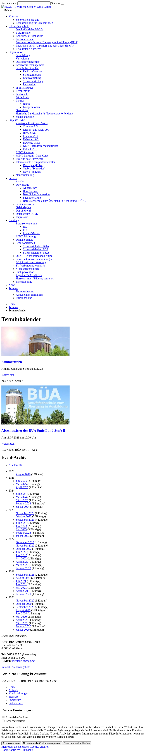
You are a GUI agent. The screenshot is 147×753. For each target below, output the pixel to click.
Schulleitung (23, 55)
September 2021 (25, 574)
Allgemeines (30, 187)
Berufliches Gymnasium (29, 35)
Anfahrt (20, 181)
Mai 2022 (21, 558)
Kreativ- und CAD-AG (36, 129)
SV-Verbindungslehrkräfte (30, 265)
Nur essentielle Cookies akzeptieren (41, 743)
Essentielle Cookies (17, 717)
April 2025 (22, 487)
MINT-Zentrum (25, 152)
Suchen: (55, 3)
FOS (25, 229)
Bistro (26, 103)
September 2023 (25, 519)
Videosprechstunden (27, 268)
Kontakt (13, 16)
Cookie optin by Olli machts (17, 749)
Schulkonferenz (32, 74)
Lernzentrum (23, 90)
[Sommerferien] (35, 354)
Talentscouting (24, 281)
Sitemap (13, 696)
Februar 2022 (23, 568)
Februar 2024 (23, 503)
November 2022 (25, 545)
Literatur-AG (30, 136)
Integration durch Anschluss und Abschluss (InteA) (45, 45)
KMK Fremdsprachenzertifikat (40, 145)
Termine (13, 288)
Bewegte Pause (31, 142)
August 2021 (23, 577)
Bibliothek (22, 94)
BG (25, 226)
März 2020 (22, 623)
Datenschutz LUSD (27, 213)
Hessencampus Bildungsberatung (34, 278)
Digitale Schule (24, 239)
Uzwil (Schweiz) (32, 171)
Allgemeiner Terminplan (29, 294)
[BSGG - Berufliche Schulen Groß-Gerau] (26, 6)
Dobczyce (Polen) (33, 165)
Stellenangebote (25, 116)
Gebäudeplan (23, 207)
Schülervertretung (33, 81)
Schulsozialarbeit (25, 242)
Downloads (22, 184)
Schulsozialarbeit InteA (36, 252)
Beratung (14, 220)
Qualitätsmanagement (28, 61)
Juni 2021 (21, 584)
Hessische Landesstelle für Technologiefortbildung (44, 113)
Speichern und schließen (77, 743)
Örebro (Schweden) (34, 168)
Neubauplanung (25, 174)
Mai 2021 (21, 587)
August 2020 (23, 610)
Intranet (5, 667)
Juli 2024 (21, 493)
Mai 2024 (21, 497)
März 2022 (22, 564)
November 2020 (25, 600)
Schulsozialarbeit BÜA (36, 246)
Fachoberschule (25, 39)
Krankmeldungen (18, 693)
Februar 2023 (23, 532)
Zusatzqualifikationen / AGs (32, 123)
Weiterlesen (8, 374)
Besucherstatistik (15, 720)
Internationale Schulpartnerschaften (36, 162)
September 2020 (25, 607)
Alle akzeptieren (11, 743)
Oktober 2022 (24, 548)
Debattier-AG (31, 139)
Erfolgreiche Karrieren (28, 48)
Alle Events (15, 465)
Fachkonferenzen (32, 71)
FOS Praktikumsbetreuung (31, 262)
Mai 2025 (21, 484)
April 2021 (22, 590)
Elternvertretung (32, 77)
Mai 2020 (21, 616)
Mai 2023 (21, 529)
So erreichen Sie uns (27, 19)
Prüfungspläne (24, 297)
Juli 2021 (21, 581)
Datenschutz (16, 703)
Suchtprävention (25, 272)
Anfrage (13, 690)
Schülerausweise (25, 204)
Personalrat (29, 84)
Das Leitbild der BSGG (29, 29)
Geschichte (22, 110)
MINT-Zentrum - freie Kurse (32, 155)
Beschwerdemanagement (30, 64)
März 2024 (22, 500)
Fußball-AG (30, 149)
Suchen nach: (9, 3)
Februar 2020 (23, 626)
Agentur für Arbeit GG (29, 275)
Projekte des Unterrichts (29, 158)
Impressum (22, 217)
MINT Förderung (26, 236)
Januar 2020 (23, 629)
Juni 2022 (21, 555)
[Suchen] (62, 4)
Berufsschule (23, 32)
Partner (20, 100)
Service (13, 178)
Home (12, 304)
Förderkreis (22, 97)
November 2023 (25, 513)
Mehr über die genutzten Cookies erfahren (25, 746)
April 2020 (22, 619)
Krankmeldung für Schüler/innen (34, 22)
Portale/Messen (31, 233)
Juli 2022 (21, 552)
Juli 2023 (21, 522)
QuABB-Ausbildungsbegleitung (34, 255)
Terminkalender (25, 291)
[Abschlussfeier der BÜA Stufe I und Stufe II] (35, 423)
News (12, 284)
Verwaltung (22, 58)
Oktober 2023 (24, 516)
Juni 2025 (21, 480)
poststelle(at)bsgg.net (23, 660)
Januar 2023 (23, 535)
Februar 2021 (23, 594)
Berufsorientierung (26, 223)
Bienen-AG (29, 132)
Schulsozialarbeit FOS (35, 249)
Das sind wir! (23, 210)
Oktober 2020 (24, 603)
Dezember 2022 (25, 542)
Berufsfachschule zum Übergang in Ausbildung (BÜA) (47, 42)
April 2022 (22, 561)
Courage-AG (30, 126)
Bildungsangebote (19, 26)
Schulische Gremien (27, 68)
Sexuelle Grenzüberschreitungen (34, 259)
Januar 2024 (23, 506)
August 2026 (23, 474)
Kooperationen (31, 107)
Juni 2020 (21, 613)
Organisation (16, 52)
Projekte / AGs (17, 119)
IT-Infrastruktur (24, 87)
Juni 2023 (21, 526)
